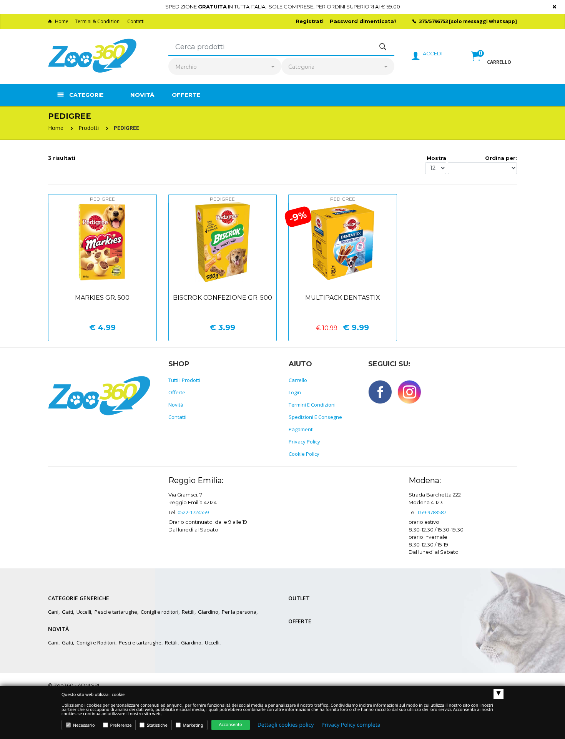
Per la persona (239, 611)
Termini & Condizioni (98, 21)
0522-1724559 (193, 512)
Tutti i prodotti (184, 380)
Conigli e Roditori (95, 642)
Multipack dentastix (342, 297)
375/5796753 (433, 21)
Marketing (192, 725)
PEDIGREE (126, 127)
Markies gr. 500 (102, 297)
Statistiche (156, 725)
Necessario (83, 725)
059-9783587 (432, 512)
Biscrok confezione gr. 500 (222, 297)
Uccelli (83, 611)
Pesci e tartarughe (116, 611)
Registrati (310, 21)
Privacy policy (304, 441)
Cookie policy (304, 453)
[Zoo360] (92, 56)
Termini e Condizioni (312, 404)
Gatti (67, 611)
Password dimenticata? (363, 21)
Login (295, 392)
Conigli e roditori (159, 611)
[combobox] (224, 67)
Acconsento (230, 724)
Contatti (136, 21)
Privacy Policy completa (350, 725)
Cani (53, 611)
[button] (491, 64)
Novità (142, 94)
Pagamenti (301, 429)
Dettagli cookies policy (286, 725)
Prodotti (88, 127)
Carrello (298, 380)
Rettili (188, 611)
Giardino (208, 611)
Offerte (186, 94)
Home (61, 21)
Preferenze (120, 725)
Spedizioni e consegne (315, 417)
